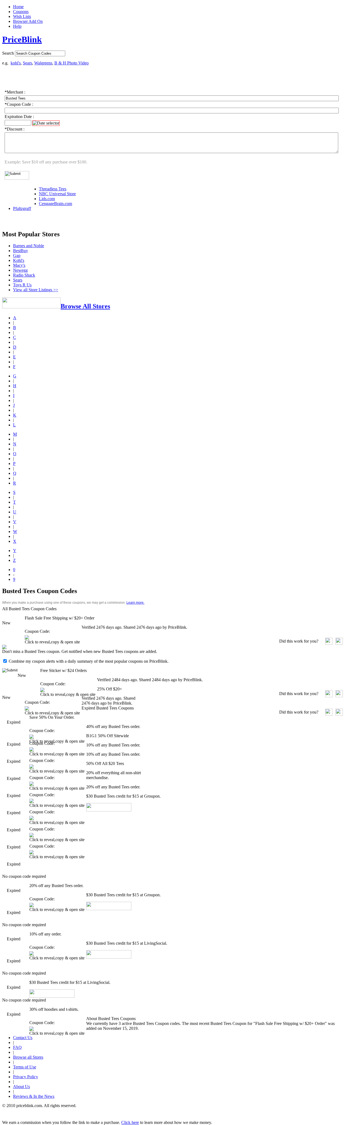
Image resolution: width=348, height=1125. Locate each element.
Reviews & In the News (33, 1096)
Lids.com (47, 198)
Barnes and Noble (28, 245)
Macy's (19, 265)
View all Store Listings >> (35, 289)
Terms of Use (24, 1067)
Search (8, 53)
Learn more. (135, 603)
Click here (130, 1122)
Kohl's (18, 260)
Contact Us (22, 1037)
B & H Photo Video (71, 63)
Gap (16, 255)
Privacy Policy (25, 1076)
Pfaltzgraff (22, 208)
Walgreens (43, 63)
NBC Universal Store (57, 193)
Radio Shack (24, 275)
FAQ (17, 1047)
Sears (27, 63)
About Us (21, 1086)
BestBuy (20, 250)
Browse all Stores (28, 1057)
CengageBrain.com (55, 203)
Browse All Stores (85, 306)
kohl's (16, 63)
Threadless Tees (52, 189)
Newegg (20, 270)
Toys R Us (22, 285)
